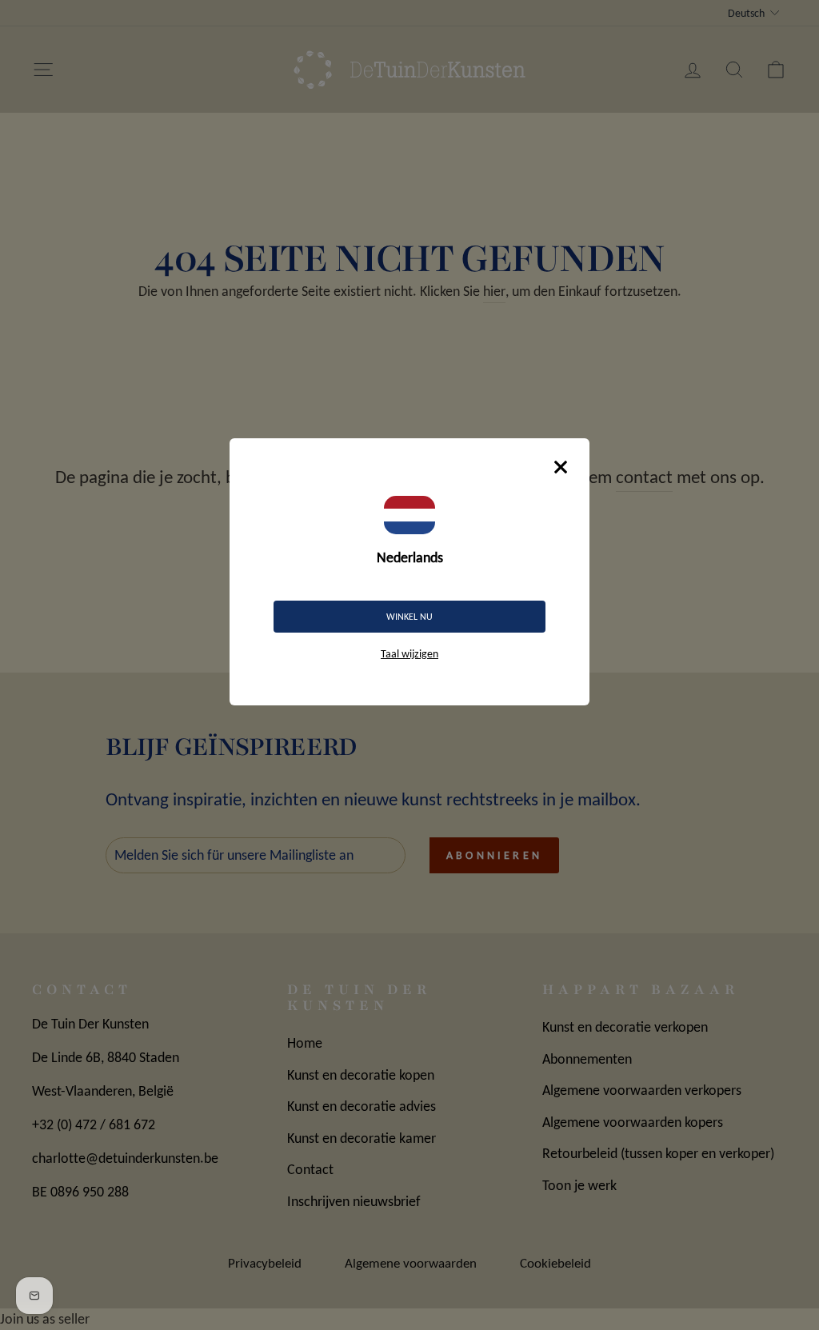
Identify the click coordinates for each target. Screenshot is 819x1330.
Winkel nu (409, 616)
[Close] (560, 467)
